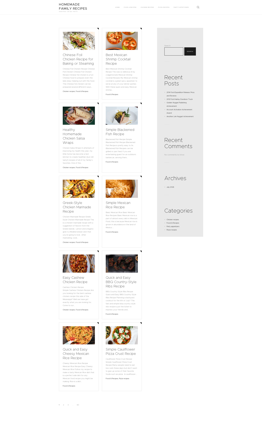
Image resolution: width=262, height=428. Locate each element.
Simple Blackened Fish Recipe (120, 131)
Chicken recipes (69, 91)
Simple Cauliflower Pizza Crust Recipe (121, 351)
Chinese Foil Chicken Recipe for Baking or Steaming (78, 59)
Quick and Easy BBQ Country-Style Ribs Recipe (121, 281)
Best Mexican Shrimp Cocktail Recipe (118, 59)
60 (78, 405)
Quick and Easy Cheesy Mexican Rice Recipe (76, 353)
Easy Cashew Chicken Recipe (75, 279)
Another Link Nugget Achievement (180, 116)
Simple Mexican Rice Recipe (118, 205)
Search (167, 46)
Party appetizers (173, 226)
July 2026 (170, 187)
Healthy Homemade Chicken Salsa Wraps (74, 136)
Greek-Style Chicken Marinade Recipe (77, 207)
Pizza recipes (124, 379)
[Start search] (198, 7)
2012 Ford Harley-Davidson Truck (180, 99)
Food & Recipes (82, 91)
